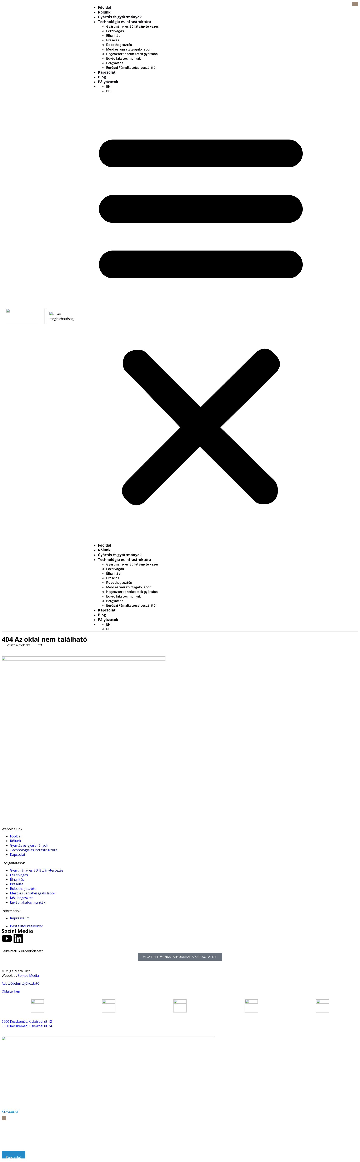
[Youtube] (7, 938)
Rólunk (104, 12)
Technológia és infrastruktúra (124, 21)
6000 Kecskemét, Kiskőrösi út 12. (27, 1021)
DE (108, 91)
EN (108, 87)
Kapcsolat (107, 72)
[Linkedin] (18, 938)
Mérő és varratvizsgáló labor (128, 49)
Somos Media (28, 975)
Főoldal (104, 7)
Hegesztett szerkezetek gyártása (132, 54)
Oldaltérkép (11, 991)
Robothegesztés (119, 45)
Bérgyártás (114, 63)
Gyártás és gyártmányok (120, 17)
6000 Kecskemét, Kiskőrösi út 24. (27, 1026)
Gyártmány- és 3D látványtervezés (132, 26)
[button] (201, 316)
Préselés (112, 40)
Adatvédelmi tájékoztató (20, 983)
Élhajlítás (113, 36)
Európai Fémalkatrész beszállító (131, 68)
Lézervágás (115, 31)
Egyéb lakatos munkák (123, 59)
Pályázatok (108, 81)
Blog (102, 77)
